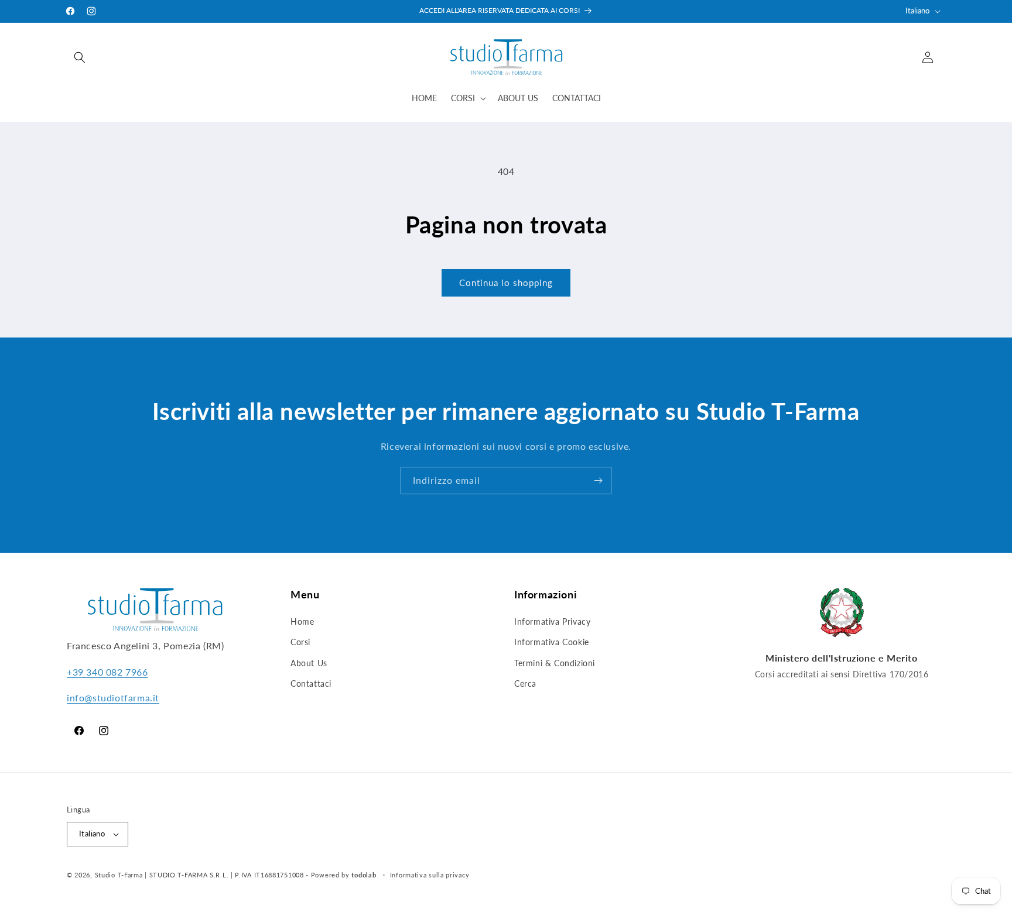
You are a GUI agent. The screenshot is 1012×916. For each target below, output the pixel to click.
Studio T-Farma (119, 875)
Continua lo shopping (506, 282)
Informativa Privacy (552, 621)
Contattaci (310, 683)
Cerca (525, 683)
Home (302, 621)
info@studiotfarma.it (113, 697)
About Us (308, 663)
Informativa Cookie (551, 642)
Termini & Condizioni (554, 663)
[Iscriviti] (598, 480)
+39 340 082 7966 (107, 671)
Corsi (300, 642)
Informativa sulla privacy (430, 875)
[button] (80, 57)
